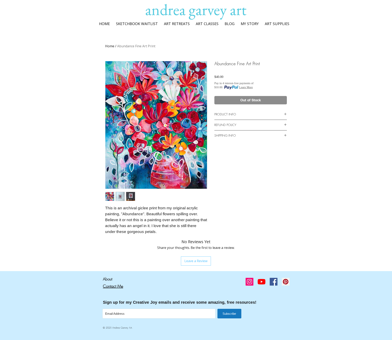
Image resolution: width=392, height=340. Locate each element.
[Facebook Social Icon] (273, 282)
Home (109, 46)
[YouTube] (261, 282)
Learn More (246, 87)
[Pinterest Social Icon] (286, 282)
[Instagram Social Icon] (249, 282)
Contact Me (113, 286)
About (107, 279)
